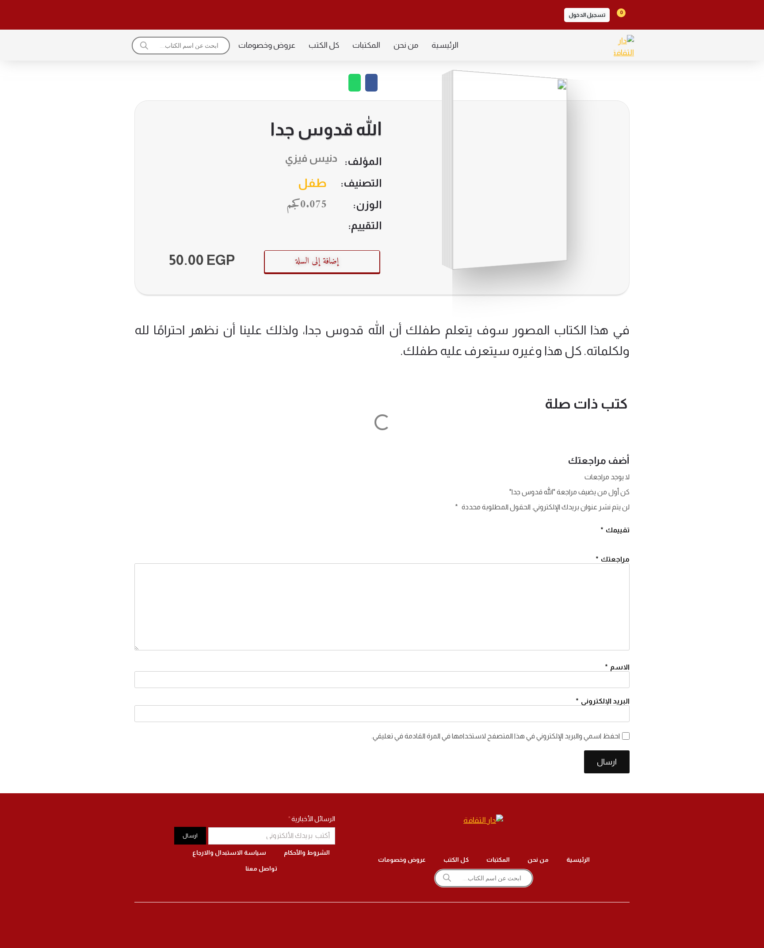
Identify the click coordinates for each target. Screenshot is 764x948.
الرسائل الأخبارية (312, 818)
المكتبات (366, 45)
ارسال (607, 761)
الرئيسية (445, 45)
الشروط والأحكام (307, 852)
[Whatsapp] (143, 13)
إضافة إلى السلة (317, 261)
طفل (312, 183)
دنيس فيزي (311, 158)
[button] (587, 15)
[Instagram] (217, 13)
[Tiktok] (193, 13)
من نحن (405, 45)
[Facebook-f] (242, 13)
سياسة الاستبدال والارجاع (229, 852)
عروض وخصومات (266, 45)
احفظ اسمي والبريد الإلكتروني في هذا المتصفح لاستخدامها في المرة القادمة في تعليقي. (495, 736)
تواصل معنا (261, 868)
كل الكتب (324, 45)
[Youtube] (168, 13)
